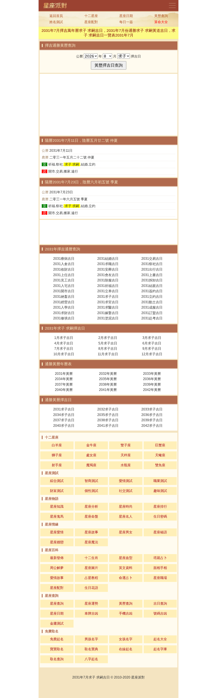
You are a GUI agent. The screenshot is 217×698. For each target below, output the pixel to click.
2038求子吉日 (107, 420)
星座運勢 (91, 603)
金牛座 (91, 445)
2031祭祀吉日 (152, 264)
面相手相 (160, 568)
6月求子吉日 (151, 343)
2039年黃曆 (152, 384)
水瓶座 (126, 465)
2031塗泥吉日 (107, 318)
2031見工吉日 (63, 280)
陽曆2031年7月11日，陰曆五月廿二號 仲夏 (81, 140)
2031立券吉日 (107, 291)
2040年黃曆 (64, 390)
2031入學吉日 (63, 307)
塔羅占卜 (160, 558)
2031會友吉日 (107, 275)
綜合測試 (57, 481)
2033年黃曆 (152, 373)
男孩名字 (91, 639)
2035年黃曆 (108, 379)
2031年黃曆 (64, 373)
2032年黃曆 (108, 373)
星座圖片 (91, 568)
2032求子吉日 (107, 409)
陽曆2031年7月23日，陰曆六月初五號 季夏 (81, 182)
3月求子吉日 (151, 338)
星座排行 (160, 506)
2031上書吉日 (152, 275)
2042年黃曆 (152, 390)
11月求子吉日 (108, 354)
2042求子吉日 (152, 425)
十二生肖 (91, 558)
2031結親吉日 (152, 286)
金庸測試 (57, 623)
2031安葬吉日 (107, 269)
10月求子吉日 (63, 354)
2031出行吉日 (152, 269)
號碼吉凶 (160, 613)
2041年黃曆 (108, 390)
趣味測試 (160, 491)
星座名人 (125, 516)
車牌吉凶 (91, 613)
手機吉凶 (125, 613)
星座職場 (160, 578)
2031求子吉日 (107, 296)
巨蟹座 (160, 445)
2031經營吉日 (63, 302)
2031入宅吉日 (63, 286)
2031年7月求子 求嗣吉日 (91, 677)
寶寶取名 (57, 649)
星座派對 (138, 677)
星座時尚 (125, 506)
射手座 (57, 465)
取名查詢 (57, 659)
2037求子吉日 (63, 420)
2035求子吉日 (107, 415)
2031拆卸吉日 (152, 280)
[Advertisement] (108, 104)
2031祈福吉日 (107, 286)
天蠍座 (160, 455)
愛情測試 (125, 481)
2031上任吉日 (63, 275)
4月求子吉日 (63, 343)
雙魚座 (160, 465)
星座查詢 (57, 603)
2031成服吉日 (152, 307)
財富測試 (57, 491)
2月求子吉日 (107, 338)
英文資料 (125, 568)
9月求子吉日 (151, 348)
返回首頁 (56, 16)
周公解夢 (57, 568)
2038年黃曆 (108, 384)
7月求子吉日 (63, 348)
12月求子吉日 (152, 354)
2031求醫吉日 (107, 307)
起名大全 (160, 639)
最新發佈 (57, 558)
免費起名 (57, 639)
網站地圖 (172, 5)
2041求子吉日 (107, 425)
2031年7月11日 (60, 150)
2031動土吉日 (152, 302)
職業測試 (160, 481)
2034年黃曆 (64, 379)
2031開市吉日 (63, 291)
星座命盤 (91, 516)
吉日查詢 (160, 603)
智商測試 (91, 481)
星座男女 (125, 532)
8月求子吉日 (107, 348)
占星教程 (91, 578)
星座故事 (91, 532)
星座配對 (91, 22)
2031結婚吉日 (107, 258)
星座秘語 (160, 532)
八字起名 (91, 659)
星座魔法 (91, 542)
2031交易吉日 (152, 258)
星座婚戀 (57, 542)
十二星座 (91, 16)
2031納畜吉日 (63, 296)
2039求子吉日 (152, 420)
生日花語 (91, 588)
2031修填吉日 (63, 318)
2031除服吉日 (107, 280)
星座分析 (91, 506)
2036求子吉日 (152, 415)
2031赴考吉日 (152, 318)
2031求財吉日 (63, 313)
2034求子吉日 (63, 415)
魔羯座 (91, 465)
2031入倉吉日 (63, 264)
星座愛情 (57, 532)
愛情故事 (57, 578)
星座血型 (125, 558)
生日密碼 (160, 516)
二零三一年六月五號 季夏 (68, 199)
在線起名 (125, 649)
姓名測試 (56, 22)
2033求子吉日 (152, 409)
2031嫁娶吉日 (107, 313)
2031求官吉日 (107, 302)
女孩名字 (125, 639)
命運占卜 (125, 578)
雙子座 (126, 445)
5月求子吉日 (107, 343)
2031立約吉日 (152, 296)
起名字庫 (160, 649)
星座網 (57, 5)
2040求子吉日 (63, 425)
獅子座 (57, 455)
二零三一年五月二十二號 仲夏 (71, 157)
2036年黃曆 (152, 379)
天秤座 (126, 455)
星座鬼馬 (57, 516)
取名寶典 (91, 649)
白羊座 (57, 445)
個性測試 (91, 491)
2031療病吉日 (63, 258)
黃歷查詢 (161, 16)
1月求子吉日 (63, 338)
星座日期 (126, 16)
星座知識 (57, 506)
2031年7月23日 (61, 192)
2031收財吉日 (63, 269)
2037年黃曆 (64, 384)
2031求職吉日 (107, 264)
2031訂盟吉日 (152, 313)
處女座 (91, 455)
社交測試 (125, 491)
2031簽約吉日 (152, 291)
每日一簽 (126, 22)
